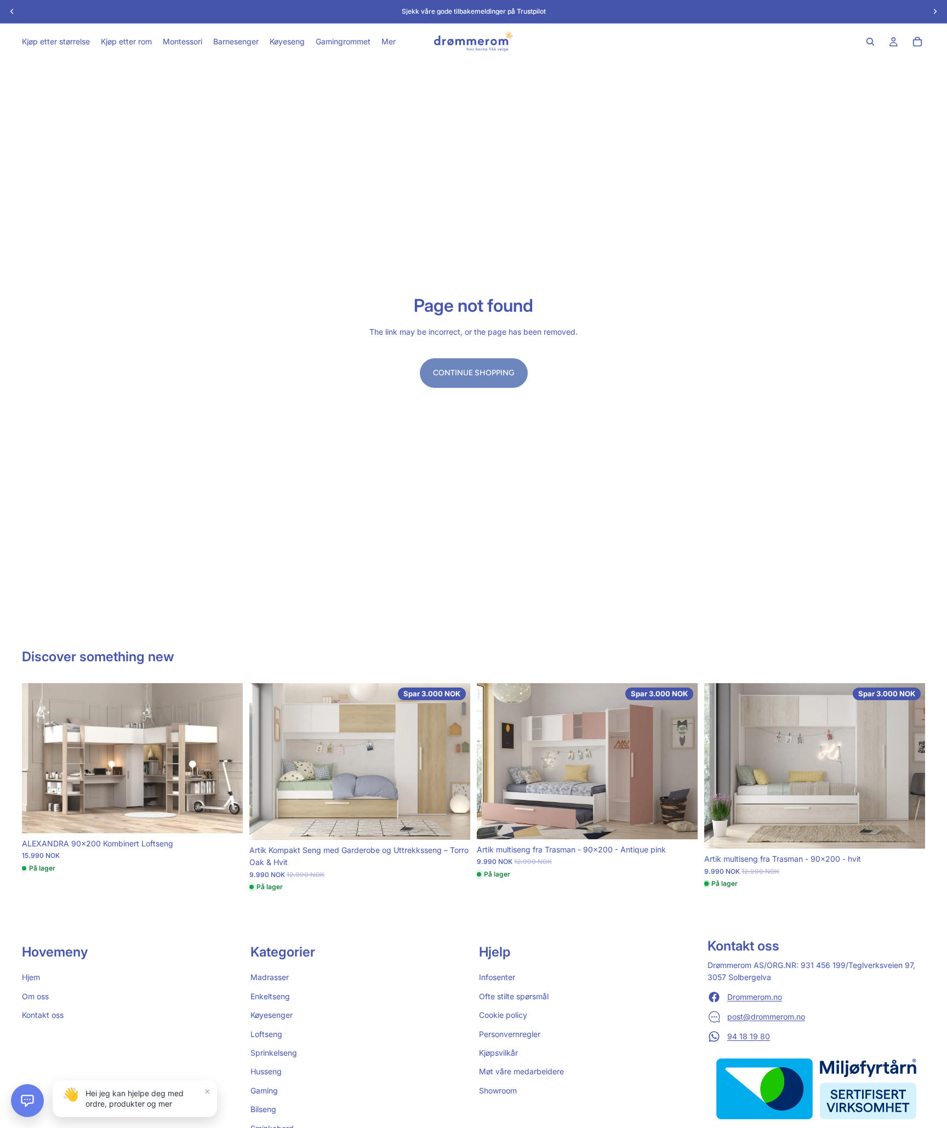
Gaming (264, 1090)
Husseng (266, 1071)
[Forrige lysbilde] (38, 758)
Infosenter (497, 977)
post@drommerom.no (766, 1016)
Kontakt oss (43, 1015)
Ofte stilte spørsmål (514, 995)
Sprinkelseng (273, 1052)
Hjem (31, 977)
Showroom (498, 1090)
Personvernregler (509, 1033)
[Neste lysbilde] (226, 758)
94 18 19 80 (748, 1035)
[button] (27, 1100)
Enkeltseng (270, 995)
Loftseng (266, 1033)
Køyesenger (271, 1015)
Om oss (35, 995)
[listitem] (388, 42)
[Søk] (870, 42)
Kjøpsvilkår (498, 1052)
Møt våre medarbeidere (521, 1071)
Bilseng (263, 1109)
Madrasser (269, 977)
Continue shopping (474, 372)
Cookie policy (503, 1015)
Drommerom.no (754, 996)
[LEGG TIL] (226, 816)
